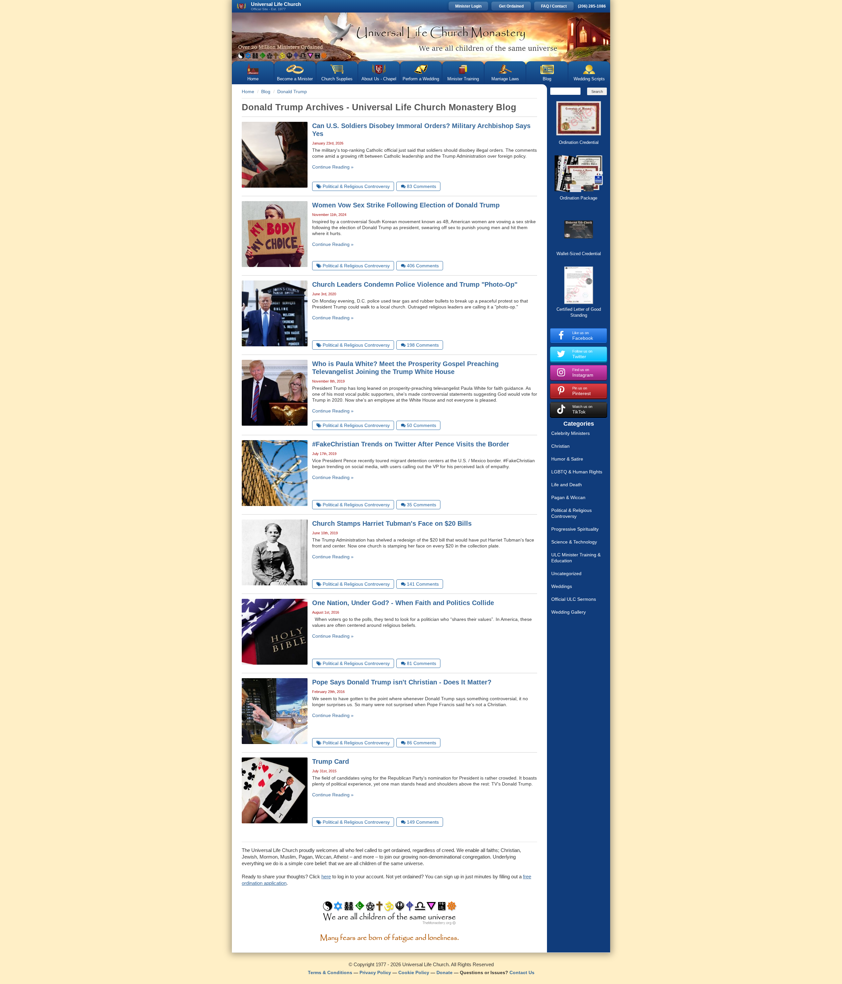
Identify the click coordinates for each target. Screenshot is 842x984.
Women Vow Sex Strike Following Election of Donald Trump (406, 205)
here (326, 876)
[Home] (421, 37)
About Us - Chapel (378, 78)
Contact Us (521, 972)
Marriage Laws (505, 78)
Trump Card (330, 761)
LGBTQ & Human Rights (576, 471)
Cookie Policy (413, 972)
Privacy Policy (375, 972)
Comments (421, 186)
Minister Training (463, 78)
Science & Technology (574, 542)
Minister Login (468, 6)
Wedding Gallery (568, 612)
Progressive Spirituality (575, 529)
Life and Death (566, 484)
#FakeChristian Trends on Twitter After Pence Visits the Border (410, 444)
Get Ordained (511, 6)
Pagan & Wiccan (568, 497)
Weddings (561, 586)
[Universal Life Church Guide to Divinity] (389, 914)
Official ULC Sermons (573, 599)
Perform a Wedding (421, 78)
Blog (547, 78)
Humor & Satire (567, 459)
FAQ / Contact (554, 6)
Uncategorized (566, 573)
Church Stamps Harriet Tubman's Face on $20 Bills (392, 523)
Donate (444, 972)
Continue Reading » (333, 167)
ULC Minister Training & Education (576, 557)
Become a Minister (295, 78)
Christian (560, 446)
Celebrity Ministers (570, 433)
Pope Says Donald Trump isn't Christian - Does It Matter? (401, 682)
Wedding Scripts (589, 78)
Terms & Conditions (330, 972)
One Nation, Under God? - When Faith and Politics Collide (403, 602)
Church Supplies (337, 78)
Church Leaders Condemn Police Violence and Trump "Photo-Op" (414, 284)
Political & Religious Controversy (571, 513)
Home (253, 78)
